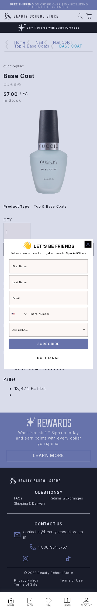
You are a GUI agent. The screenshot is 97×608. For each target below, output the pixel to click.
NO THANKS (48, 358)
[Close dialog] (88, 244)
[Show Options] (84, 330)
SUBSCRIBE (48, 344)
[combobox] (18, 314)
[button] (10, 600)
